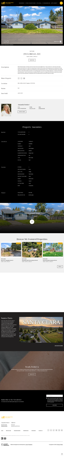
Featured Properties (17, 430)
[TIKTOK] (54, 430)
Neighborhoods (25, 430)
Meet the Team (8, 430)
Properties (21, 3)
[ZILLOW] (62, 430)
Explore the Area (59, 345)
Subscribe (54, 405)
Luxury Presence (28, 444)
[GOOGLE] (59, 430)
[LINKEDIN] (51, 430)
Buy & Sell (39, 3)
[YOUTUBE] (56, 430)
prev (5, 41)
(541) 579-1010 (32, 108)
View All (60, 266)
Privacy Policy (60, 444)
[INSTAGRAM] (48, 430)
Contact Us (40, 430)
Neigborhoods (46, 3)
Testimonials (33, 430)
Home (2, 430)
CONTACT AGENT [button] (22, 111)
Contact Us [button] (32, 374)
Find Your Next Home (31, 3)
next (7, 41)
